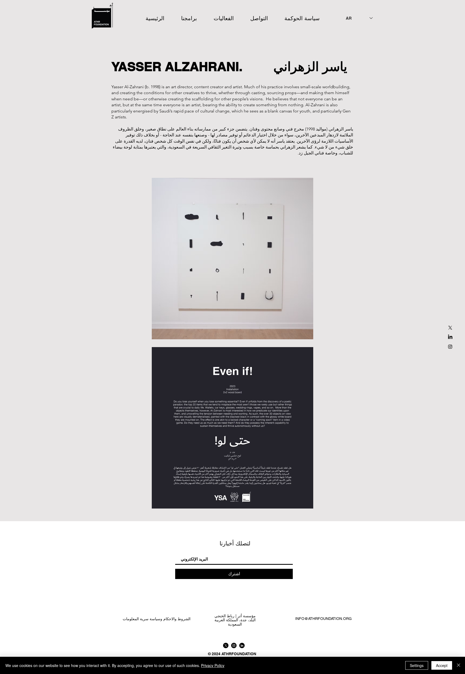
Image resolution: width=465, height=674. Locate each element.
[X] (450, 327)
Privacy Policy (212, 665)
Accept (442, 665)
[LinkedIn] (450, 337)
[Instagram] (450, 346)
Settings (417, 665)
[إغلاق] (458, 665)
